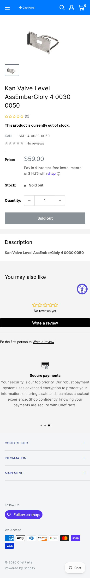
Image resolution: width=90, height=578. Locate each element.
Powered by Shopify (20, 568)
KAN (8, 136)
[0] (81, 7)
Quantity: (13, 200)
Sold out (45, 218)
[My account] (71, 7)
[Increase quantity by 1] (60, 201)
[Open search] (62, 7)
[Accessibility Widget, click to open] (82, 289)
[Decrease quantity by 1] (29, 201)
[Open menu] (7, 8)
